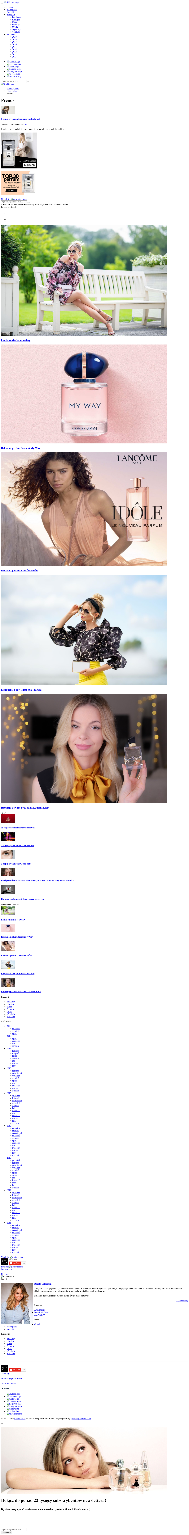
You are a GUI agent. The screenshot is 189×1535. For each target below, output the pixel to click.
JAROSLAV (40, 1315)
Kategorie (11, 14)
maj (13, 1043)
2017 (14, 42)
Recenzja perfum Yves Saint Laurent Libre (25, 807)
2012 (14, 54)
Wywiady (16, 29)
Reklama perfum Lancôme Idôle (19, 570)
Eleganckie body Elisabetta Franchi (21, 689)
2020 (14, 37)
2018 (14, 39)
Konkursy (16, 17)
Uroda (15, 27)
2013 (14, 52)
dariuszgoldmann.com (81, 1418)
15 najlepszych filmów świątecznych (18, 828)
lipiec (14, 1033)
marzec (15, 1063)
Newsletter (6, 199)
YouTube (16, 32)
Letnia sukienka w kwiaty (15, 340)
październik (17, 1073)
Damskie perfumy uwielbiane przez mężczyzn (22, 899)
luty (13, 1066)
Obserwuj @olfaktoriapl (11, 1378)
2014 (14, 49)
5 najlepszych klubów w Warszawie (17, 845)
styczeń (15, 1046)
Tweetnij (5, 1373)
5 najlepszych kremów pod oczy (16, 864)
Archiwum (11, 34)
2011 (14, 57)
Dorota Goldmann (42, 1284)
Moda (14, 22)
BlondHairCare (41, 1312)
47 (26, 124)
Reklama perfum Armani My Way (20, 448)
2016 (14, 44)
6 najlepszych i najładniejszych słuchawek (20, 119)
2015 (14, 47)
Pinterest (5, 1267)
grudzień (16, 1095)
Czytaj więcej (182, 1300)
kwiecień (16, 1086)
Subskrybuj (6, 1532)
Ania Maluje (39, 1310)
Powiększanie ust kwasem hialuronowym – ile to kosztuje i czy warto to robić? (37, 880)
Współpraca (12, 9)
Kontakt (10, 12)
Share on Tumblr (8, 1383)
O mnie (10, 7)
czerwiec (16, 1041)
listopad (15, 1051)
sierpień (15, 1031)
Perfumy (16, 24)
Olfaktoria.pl (6, 1269)
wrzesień (16, 1028)
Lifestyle (16, 19)
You (5, 1257)
